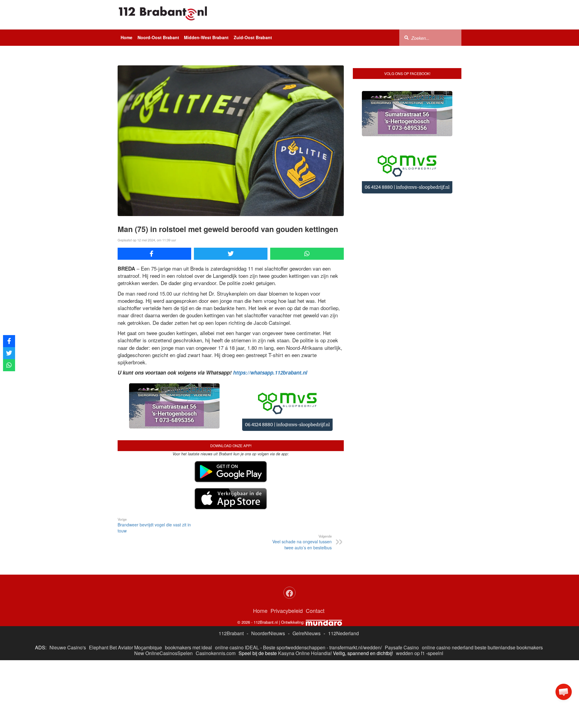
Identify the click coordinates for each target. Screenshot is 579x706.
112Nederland (343, 633)
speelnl (435, 653)
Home (126, 37)
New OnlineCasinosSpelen (163, 653)
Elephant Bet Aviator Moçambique (125, 647)
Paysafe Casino (402, 647)
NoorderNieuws (268, 633)
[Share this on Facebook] (154, 254)
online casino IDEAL (237, 647)
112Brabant (231, 633)
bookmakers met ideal (188, 647)
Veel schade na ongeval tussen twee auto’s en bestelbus (302, 542)
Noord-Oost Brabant (158, 37)
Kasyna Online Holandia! (305, 653)
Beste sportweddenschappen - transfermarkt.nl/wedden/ (322, 647)
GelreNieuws (307, 633)
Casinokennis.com (216, 653)
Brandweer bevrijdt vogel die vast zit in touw (154, 525)
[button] (563, 692)
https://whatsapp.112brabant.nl (270, 372)
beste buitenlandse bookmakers (509, 647)
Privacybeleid (287, 610)
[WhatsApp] (307, 254)
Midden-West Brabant (206, 37)
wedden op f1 (410, 653)
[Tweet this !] (230, 254)
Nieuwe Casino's (67, 647)
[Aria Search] (406, 37)
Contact (315, 610)
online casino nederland (447, 647)
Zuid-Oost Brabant (253, 37)
